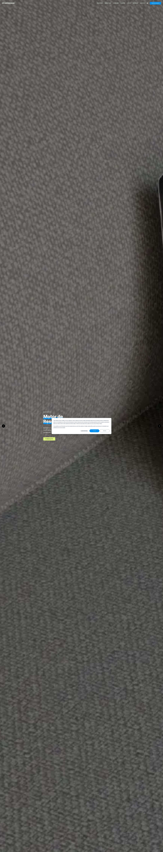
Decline (104, 430)
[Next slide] (159, 426)
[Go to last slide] (3, 426)
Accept (94, 430)
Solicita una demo (155, 3)
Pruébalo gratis (49, 439)
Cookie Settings (84, 430)
